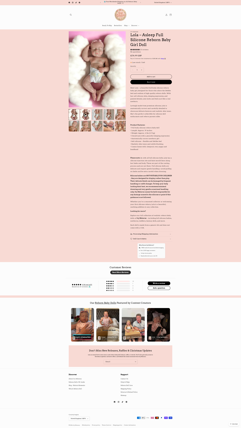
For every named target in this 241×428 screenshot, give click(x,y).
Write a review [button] (159, 283)
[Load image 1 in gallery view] (74, 114)
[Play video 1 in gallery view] (85, 114)
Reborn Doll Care (127, 385)
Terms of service (106, 425)
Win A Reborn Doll (75, 389)
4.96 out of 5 (87, 285)
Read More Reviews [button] (120, 272)
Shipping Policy (126, 389)
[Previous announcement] (100, 2)
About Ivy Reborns (75, 379)
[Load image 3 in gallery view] (108, 114)
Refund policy (86, 425)
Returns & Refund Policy (129, 392)
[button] (71, 15)
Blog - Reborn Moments (77, 385)
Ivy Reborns (76, 425)
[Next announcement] (140, 2)
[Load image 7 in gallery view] (97, 126)
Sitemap (123, 395)
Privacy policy (96, 425)
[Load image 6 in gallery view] (85, 126)
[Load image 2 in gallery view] (97, 114)
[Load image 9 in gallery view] (120, 126)
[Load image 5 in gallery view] (74, 126)
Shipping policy (117, 425)
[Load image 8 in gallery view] (108, 126)
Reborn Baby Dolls (105, 303)
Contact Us (124, 379)
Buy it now (151, 82)
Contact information (130, 425)
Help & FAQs (125, 382)
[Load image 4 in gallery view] (120, 114)
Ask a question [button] (159, 288)
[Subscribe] (135, 361)
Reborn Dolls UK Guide (77, 382)
